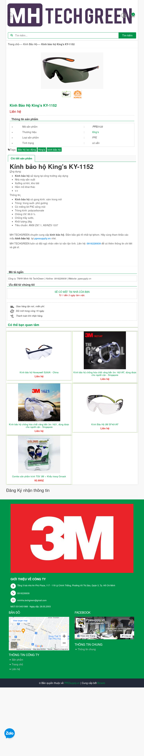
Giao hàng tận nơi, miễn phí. (30, 306)
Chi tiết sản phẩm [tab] (21, 158)
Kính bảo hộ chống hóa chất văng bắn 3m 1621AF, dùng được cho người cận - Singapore (104, 373)
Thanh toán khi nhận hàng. (29, 315)
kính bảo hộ (54, 149)
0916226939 (23, 593)
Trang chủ (17, 664)
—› (32, 44)
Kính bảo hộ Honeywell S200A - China (39, 372)
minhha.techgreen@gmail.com (32, 600)
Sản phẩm (17, 659)
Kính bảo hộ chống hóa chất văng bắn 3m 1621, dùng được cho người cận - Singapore (39, 425)
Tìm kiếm (127, 35)
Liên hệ (16, 669)
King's (95, 132)
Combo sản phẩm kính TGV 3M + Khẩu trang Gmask (39, 476)
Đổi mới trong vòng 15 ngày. (30, 310)
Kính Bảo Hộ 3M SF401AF (105, 424)
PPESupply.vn (72, 683)
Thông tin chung (87, 649)
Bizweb (101, 683)
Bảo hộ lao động (27, 149)
